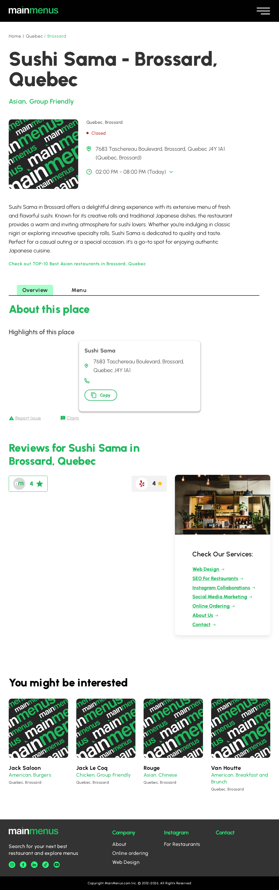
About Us (202, 615)
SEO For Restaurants (215, 578)
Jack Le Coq (92, 768)
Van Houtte (226, 768)
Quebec (34, 36)
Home (15, 36)
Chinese (168, 775)
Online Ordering (211, 606)
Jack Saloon (25, 768)
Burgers (42, 775)
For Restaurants (182, 844)
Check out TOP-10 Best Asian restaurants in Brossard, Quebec (77, 263)
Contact (201, 624)
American (20, 775)
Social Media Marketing (219, 597)
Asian (17, 101)
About (119, 844)
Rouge (152, 768)
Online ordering (130, 853)
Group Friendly (51, 101)
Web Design (205, 569)
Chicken (85, 775)
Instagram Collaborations (221, 588)
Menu (78, 290)
